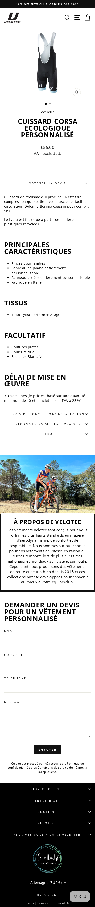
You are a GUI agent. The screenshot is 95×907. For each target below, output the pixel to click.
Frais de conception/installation (47, 414)
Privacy (29, 903)
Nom (8, 631)
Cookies (43, 903)
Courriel (14, 655)
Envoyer (47, 749)
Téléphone (15, 678)
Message (13, 702)
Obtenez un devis (47, 183)
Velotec (46, 823)
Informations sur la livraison (47, 424)
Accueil (46, 112)
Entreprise (46, 800)
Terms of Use (61, 903)
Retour (47, 434)
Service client (46, 789)
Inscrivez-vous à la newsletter (46, 834)
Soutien (46, 812)
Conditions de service (53, 767)
